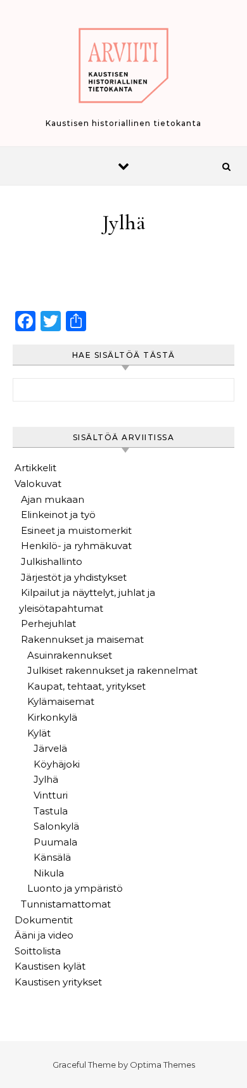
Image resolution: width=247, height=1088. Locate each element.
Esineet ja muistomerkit (76, 530)
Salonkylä (56, 826)
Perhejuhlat (48, 623)
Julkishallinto (51, 561)
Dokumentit (44, 920)
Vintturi (51, 795)
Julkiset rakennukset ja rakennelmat (112, 670)
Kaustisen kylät (50, 966)
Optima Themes (162, 1065)
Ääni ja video (44, 935)
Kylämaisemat (60, 701)
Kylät (39, 733)
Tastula (51, 811)
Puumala (55, 842)
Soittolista (38, 951)
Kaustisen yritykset (58, 982)
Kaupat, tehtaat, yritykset (86, 686)
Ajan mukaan (52, 499)
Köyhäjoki (57, 764)
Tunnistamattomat (66, 904)
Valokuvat (38, 484)
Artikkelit (35, 468)
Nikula (49, 873)
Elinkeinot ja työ (58, 515)
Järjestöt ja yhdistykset (74, 577)
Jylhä (46, 779)
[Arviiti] (123, 68)
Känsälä (52, 857)
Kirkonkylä (52, 717)
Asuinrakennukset (69, 655)
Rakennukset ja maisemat (82, 639)
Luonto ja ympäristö (75, 888)
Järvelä (50, 748)
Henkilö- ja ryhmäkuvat (76, 546)
